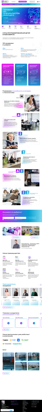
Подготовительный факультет (14, 401)
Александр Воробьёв (24, 297)
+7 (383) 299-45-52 (35, 402)
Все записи (6, 373)
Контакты (37, 4)
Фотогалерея (25, 408)
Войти (39, 1)
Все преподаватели (8, 307)
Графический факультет (14, 404)
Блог (23, 409)
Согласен (11, 410)
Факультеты (5, 4)
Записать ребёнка (22, 1)
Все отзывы (6, 329)
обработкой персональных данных (18, 219)
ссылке (8, 410)
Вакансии (24, 407)
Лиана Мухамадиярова (15, 297)
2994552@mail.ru (34, 403)
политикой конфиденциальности (10, 219)
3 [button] (21, 23)
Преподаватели (17, 4)
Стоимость (11, 4)
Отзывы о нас (35, 237)
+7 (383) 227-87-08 (32, 1)
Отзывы (24, 406)
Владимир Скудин (5, 297)
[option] (21, 15)
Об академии (32, 4)
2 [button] (20, 23)
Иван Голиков (32, 297)
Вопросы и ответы (24, 4)
